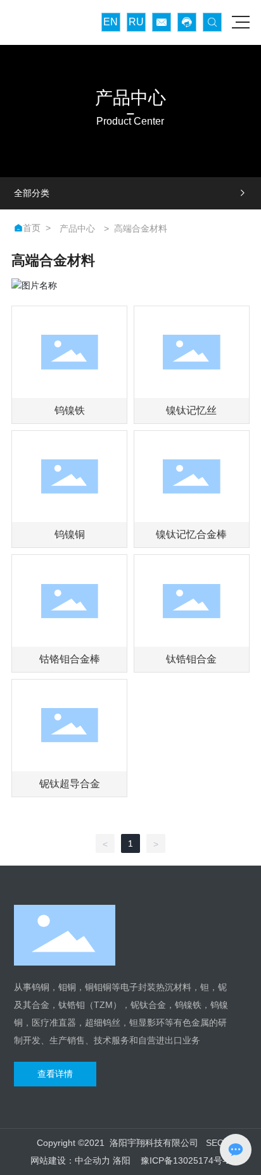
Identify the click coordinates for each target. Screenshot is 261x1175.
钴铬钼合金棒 (69, 659)
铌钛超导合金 (69, 783)
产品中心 (77, 228)
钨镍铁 (69, 410)
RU (136, 21)
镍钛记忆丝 (191, 410)
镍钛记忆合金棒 (191, 534)
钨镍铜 (69, 534)
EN (110, 21)
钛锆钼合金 (191, 659)
